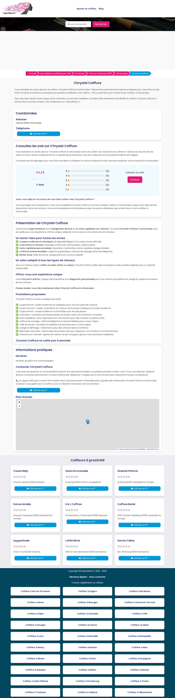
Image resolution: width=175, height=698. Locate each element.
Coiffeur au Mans (140, 625)
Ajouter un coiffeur (86, 8)
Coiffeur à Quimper (35, 669)
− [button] (19, 406)
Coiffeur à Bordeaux (139, 591)
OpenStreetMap (136, 449)
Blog (101, 8)
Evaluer (135, 179)
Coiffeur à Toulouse (35, 692)
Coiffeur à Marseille (87, 636)
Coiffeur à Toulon (139, 681)
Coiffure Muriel (126, 504)
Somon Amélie (22, 504)
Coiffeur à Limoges (35, 625)
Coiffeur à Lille (139, 613)
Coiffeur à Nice (139, 647)
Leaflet (121, 449)
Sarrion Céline (125, 540)
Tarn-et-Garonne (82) (100, 73)
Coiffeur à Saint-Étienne (35, 681)
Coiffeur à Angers (87, 591)
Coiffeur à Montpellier (139, 636)
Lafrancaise (122, 73)
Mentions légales (78, 576)
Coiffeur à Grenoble (87, 613)
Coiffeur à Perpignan (140, 658)
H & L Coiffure (73, 504)
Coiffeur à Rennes (139, 669)
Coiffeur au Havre (87, 625)
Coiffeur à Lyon (35, 636)
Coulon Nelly (20, 471)
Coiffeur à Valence (87, 692)
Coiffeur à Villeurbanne (139, 692)
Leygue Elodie (21, 540)
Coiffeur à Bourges (87, 602)
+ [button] (19, 402)
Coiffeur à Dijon (35, 613)
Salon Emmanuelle (76, 471)
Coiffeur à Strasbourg (87, 681)
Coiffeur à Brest (35, 602)
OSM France (155, 449)
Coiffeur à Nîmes (35, 658)
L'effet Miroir (72, 540)
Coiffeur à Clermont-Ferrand (139, 602)
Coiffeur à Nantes (87, 647)
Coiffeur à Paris (87, 658)
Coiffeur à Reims (87, 669)
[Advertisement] (87, 50)
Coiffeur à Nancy (35, 647)
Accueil (32, 73)
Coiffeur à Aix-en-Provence (35, 591)
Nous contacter (97, 576)
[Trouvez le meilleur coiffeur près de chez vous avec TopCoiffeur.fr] (18, 13)
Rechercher (101, 24)
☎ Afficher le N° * (39, 133)
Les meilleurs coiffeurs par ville (55, 73)
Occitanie (80, 73)
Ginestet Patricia (127, 471)
